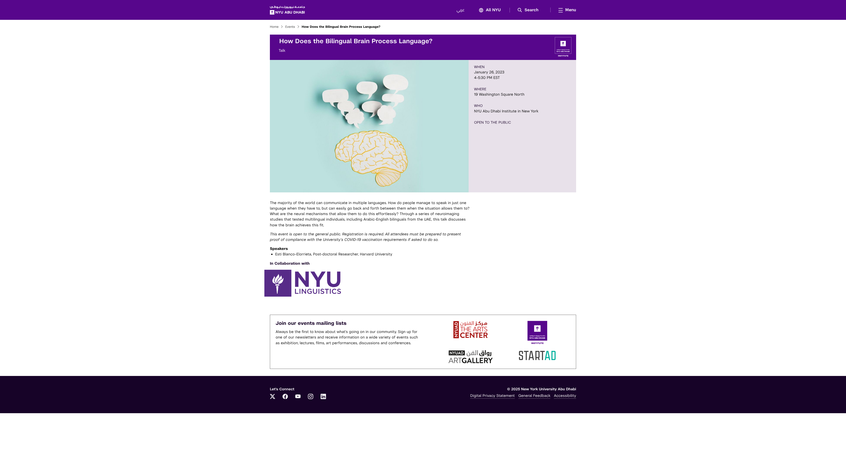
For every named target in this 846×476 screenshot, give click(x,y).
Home (274, 27)
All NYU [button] (493, 10)
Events (290, 27)
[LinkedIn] (323, 397)
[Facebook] (285, 397)
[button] (529, 10)
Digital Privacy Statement (492, 395)
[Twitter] (272, 397)
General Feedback (534, 395)
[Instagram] (310, 397)
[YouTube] (297, 397)
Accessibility (565, 395)
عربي (460, 10)
